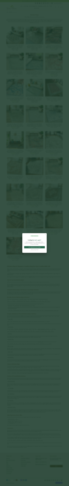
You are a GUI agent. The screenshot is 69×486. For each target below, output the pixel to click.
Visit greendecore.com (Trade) (34, 247)
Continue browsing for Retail (34, 249)
